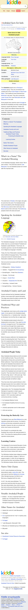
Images (8, 10)
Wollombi (3, 95)
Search (25, 6)
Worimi (3, 209)
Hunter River (11, 278)
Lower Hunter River (6, 97)
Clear (22, 6)
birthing (3, 423)
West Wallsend (18, 419)
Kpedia (18, 10)
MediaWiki (19, 603)
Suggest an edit (18, 589)
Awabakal (13, 65)
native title (15, 472)
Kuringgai (22, 102)
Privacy (18, 604)
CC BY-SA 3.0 (17, 599)
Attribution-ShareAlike (16, 579)
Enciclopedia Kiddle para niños (15, 606)
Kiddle (2, 604)
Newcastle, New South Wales (12, 236)
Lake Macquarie (15, 79)
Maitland (16, 474)
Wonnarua (6, 207)
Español (23, 10)
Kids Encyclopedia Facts (7, 25)
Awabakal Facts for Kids (7, 583)
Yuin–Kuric (13, 59)
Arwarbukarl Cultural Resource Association (13, 536)
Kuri (3, 515)
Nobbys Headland (16, 267)
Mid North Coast (15, 72)
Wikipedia (23, 602)
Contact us (3, 606)
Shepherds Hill (13, 280)
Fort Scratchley (20, 270)
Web (4, 10)
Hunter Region (15, 91)
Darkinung (23, 209)
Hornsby (22, 474)
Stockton (20, 272)
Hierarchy (14, 55)
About (13, 604)
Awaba (13, 201)
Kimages (13, 10)
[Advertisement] (14, 17)
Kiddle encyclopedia (15, 576)
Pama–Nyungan (15, 57)
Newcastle (17, 97)
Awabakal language (21, 28)
